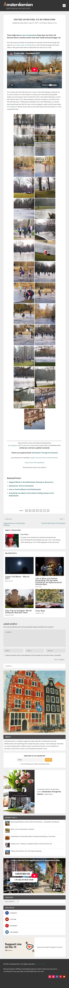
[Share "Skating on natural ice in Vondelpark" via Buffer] (41, 510)
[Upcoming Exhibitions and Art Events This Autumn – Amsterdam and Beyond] (7, 823)
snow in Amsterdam (29, 35)
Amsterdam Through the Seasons (44, 453)
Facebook (24, 445)
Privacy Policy (40, 964)
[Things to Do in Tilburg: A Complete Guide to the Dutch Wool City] (7, 845)
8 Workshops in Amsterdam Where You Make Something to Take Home (33, 836)
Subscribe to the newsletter (34, 462)
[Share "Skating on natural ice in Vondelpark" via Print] (48, 510)
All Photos (43, 23)
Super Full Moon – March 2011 (17, 577)
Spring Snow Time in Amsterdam (21, 486)
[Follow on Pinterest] (60, 976)
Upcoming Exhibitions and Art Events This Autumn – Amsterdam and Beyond (35, 822)
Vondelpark (13, 107)
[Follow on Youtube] (64, 976)
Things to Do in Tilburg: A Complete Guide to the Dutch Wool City (31, 844)
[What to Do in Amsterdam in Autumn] (7, 830)
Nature (50, 23)
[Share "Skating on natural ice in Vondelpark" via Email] (44, 510)
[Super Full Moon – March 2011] (19, 565)
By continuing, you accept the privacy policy (36, 764)
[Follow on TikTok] (53, 976)
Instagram (14, 445)
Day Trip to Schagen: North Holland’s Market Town (18, 611)
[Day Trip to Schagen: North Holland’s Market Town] (19, 598)
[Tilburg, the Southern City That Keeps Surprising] (7, 852)
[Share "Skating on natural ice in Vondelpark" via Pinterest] (33, 510)
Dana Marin (24, 23)
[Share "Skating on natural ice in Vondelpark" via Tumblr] (30, 510)
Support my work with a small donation (44, 458)
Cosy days (40, 610)
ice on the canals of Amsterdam (24, 45)
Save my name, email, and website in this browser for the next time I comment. (33, 655)
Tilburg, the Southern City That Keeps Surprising (26, 851)
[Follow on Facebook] (57, 976)
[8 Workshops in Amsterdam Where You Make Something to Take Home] (7, 838)
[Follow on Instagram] (49, 976)
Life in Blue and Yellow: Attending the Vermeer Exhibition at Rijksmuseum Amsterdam (48, 581)
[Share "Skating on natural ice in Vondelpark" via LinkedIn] (37, 510)
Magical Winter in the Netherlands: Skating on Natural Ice (31, 482)
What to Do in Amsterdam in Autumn (22, 829)
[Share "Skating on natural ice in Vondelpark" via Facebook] (26, 510)
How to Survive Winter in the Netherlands (25, 489)
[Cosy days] (49, 598)
